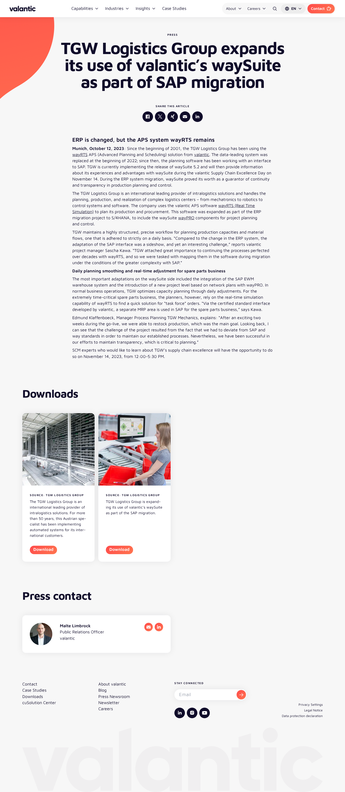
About (231, 8)
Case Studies (174, 8)
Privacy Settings (311, 704)
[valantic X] (160, 116)
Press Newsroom (114, 696)
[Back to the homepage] (22, 8)
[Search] (275, 8)
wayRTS (80, 154)
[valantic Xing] (172, 116)
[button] (293, 8)
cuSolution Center (39, 702)
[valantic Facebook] (147, 116)
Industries (114, 8)
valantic (201, 154)
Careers (253, 8)
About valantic (112, 684)
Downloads (32, 696)
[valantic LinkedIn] (197, 116)
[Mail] (185, 116)
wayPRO (186, 217)
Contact (318, 8)
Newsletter (108, 702)
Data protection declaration (302, 716)
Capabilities (82, 8)
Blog (102, 690)
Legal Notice (313, 710)
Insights (143, 8)
